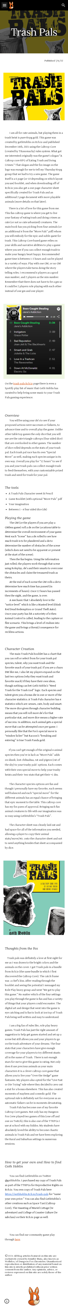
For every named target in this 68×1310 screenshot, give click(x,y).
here (17, 1239)
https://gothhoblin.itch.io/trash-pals (26, 1194)
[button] (4, 5)
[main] (34, 31)
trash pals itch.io (23, 383)
